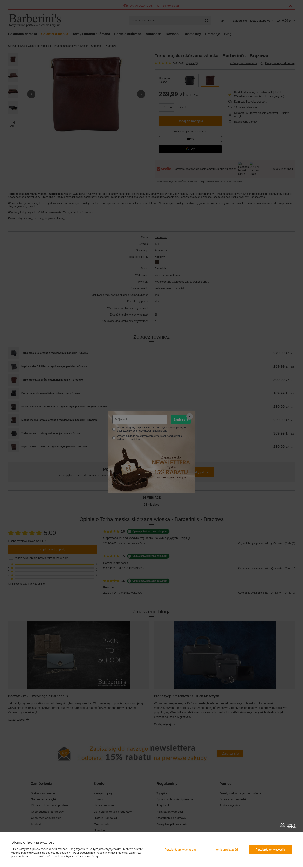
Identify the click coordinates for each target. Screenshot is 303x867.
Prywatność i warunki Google (82, 856)
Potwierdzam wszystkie (271, 849)
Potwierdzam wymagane (181, 849)
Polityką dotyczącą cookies (105, 849)
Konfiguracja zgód (226, 849)
